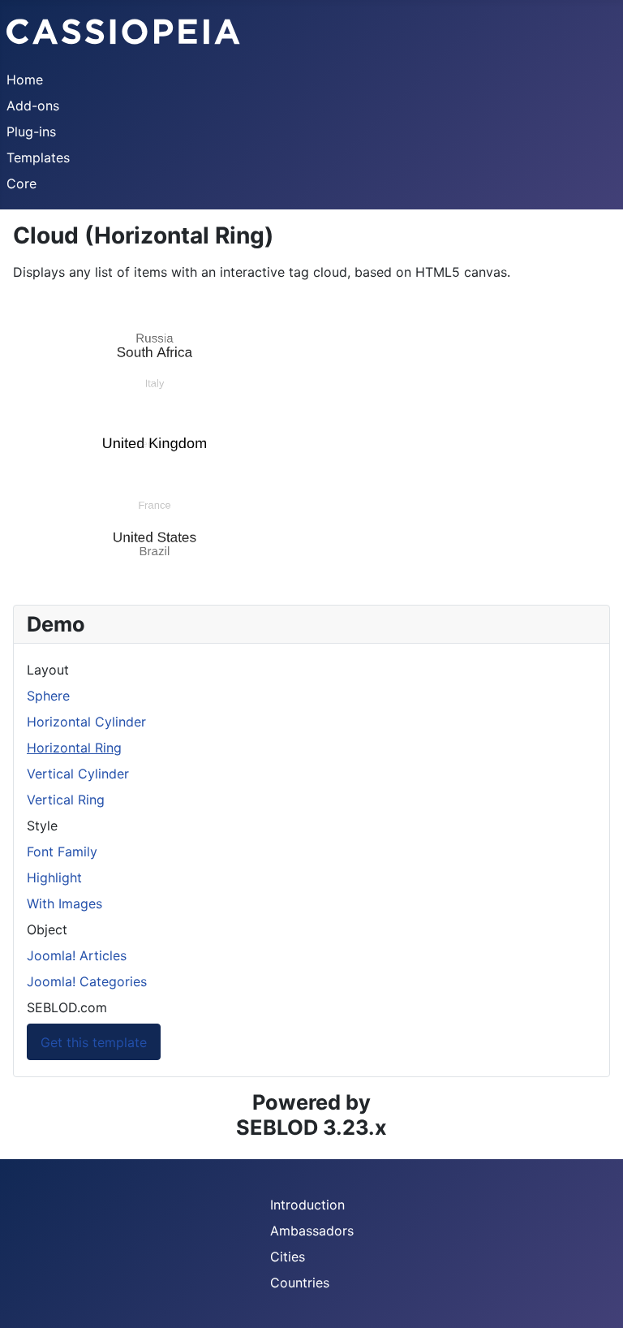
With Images (64, 903)
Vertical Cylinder (78, 773)
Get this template (94, 1042)
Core (21, 183)
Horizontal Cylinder (86, 722)
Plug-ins (31, 131)
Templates (38, 157)
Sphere (48, 696)
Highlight (54, 877)
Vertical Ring (66, 799)
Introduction (307, 1204)
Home (24, 79)
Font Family (62, 851)
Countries (299, 1282)
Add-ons (32, 105)
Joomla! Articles (77, 955)
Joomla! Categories (87, 981)
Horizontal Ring (74, 747)
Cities (287, 1256)
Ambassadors (312, 1230)
